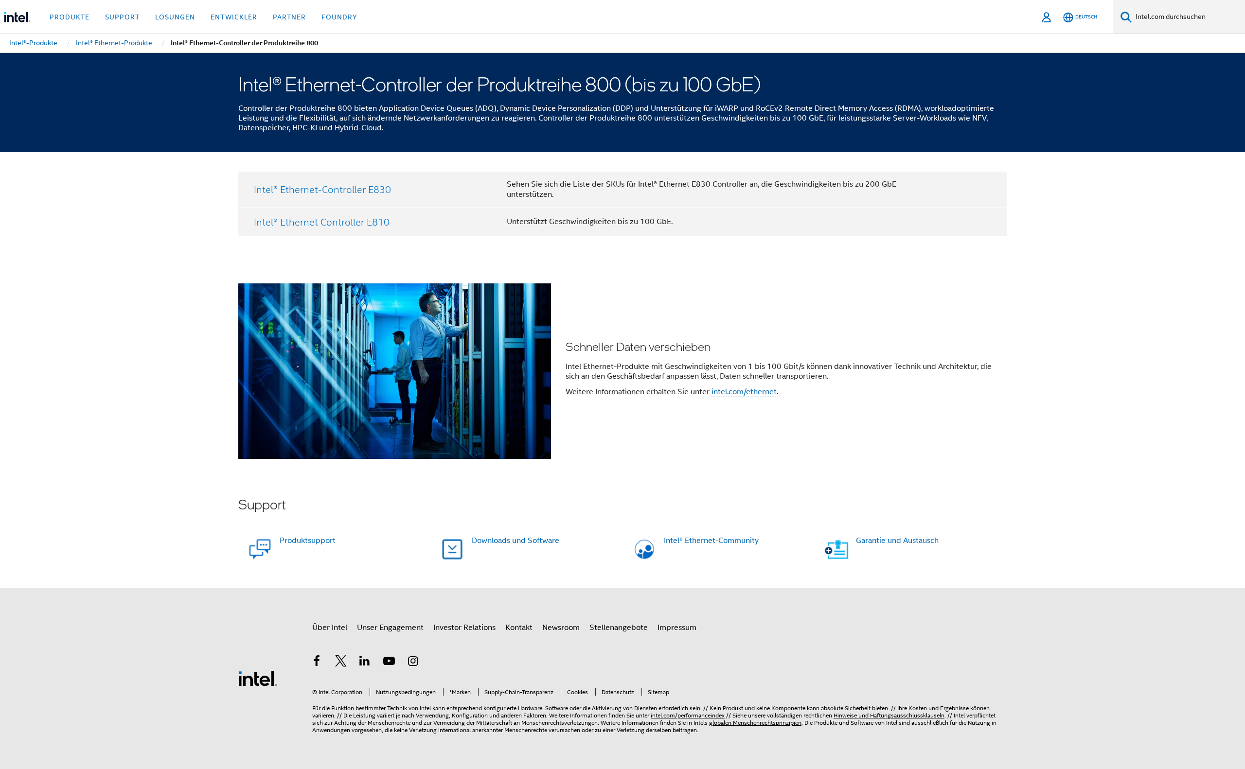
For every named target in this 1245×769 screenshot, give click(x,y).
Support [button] (122, 17)
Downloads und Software (515, 540)
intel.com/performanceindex (688, 715)
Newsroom (561, 627)
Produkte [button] (69, 17)
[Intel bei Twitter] (341, 662)
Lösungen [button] (175, 17)
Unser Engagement (390, 627)
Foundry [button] (339, 17)
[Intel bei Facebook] (316, 662)
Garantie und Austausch (897, 540)
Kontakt (519, 627)
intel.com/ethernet (744, 392)
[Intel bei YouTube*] (389, 662)
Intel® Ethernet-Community (711, 540)
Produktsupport (308, 540)
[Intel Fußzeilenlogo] (257, 678)
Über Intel (329, 627)
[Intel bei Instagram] (413, 662)
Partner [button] (289, 17)
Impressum (677, 627)
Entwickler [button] (234, 17)
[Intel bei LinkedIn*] (364, 662)
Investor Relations (464, 627)
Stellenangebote (618, 627)
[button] (622, 371)
